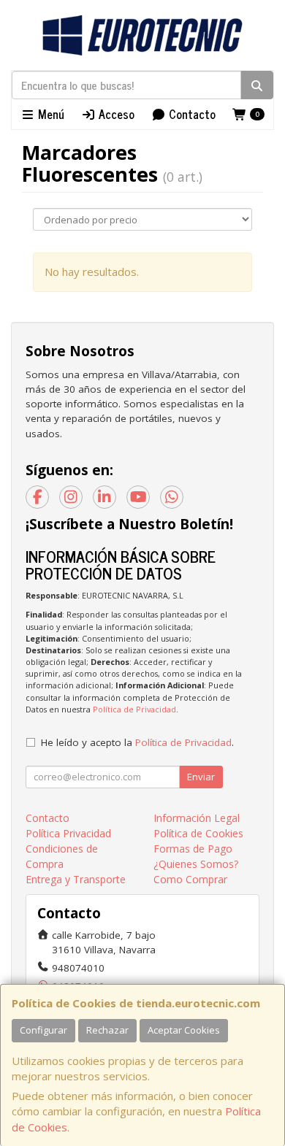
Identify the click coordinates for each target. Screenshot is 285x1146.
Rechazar (107, 1030)
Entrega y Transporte (76, 879)
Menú (49, 113)
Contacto (191, 113)
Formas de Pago (192, 848)
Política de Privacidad (134, 709)
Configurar (43, 1030)
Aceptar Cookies (184, 1030)
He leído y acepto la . (137, 742)
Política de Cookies (198, 833)
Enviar (201, 776)
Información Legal (196, 818)
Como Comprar (190, 879)
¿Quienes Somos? (195, 864)
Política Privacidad (68, 833)
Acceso (115, 113)
